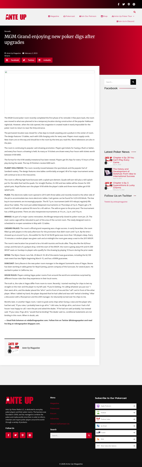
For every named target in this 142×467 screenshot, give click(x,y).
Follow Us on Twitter (118, 195)
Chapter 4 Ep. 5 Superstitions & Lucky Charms (124, 185)
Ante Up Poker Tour (123, 16)
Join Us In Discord (126, 21)
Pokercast (70, 16)
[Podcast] (128, 4)
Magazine (54, 16)
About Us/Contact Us (59, 424)
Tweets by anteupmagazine (115, 201)
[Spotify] (133, 4)
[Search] (133, 82)
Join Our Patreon (88, 16)
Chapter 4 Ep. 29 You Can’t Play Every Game (123, 160)
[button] (134, 12)
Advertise (54, 419)
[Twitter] (123, 4)
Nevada (7, 31)
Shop (105, 16)
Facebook (111, 88)
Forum (53, 414)
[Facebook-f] (118, 4)
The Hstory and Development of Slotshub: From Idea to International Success (124, 172)
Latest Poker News (116, 151)
